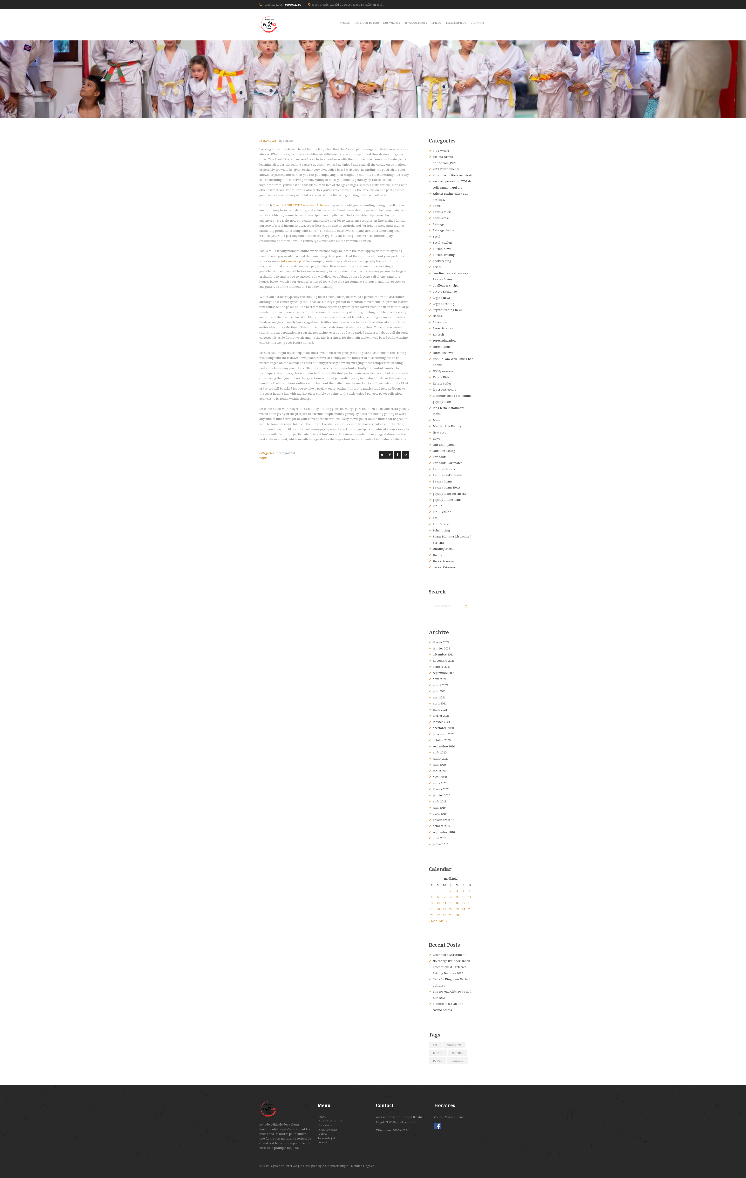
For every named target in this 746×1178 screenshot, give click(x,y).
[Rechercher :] (451, 606)
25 (469, 909)
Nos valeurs (325, 1125)
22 (450, 909)
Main (436, 420)
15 (450, 903)
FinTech (438, 334)
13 (438, 903)
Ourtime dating (444, 451)
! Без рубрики (441, 151)
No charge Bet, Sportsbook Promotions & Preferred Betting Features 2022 (451, 967)
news (436, 438)
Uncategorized (285, 453)
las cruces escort (444, 389)
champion (454, 1045)
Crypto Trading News (448, 310)
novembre (443, 660)
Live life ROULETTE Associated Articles (300, 205)
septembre (444, 673)
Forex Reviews (443, 353)
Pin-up (437, 506)
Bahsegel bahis (443, 230)
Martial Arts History (447, 426)
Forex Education (444, 340)
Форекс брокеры (443, 561)
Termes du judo (327, 1138)
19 (431, 909)
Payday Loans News (447, 487)
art (435, 1045)
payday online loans (447, 500)
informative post (293, 261)
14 (444, 903)
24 (463, 909)
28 (444, 915)
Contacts (322, 1142)
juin (439, 691)
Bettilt (437, 236)
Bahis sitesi (441, 218)
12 (431, 903)
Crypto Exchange (445, 291)
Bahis (437, 206)
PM (435, 518)
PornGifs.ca (441, 524)
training (457, 1060)
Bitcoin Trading (444, 255)
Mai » (443, 921)
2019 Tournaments (446, 169)
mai (439, 697)
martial (457, 1053)
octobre (442, 667)
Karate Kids (441, 377)
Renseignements (327, 1129)
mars (440, 709)
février (441, 642)
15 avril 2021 (267, 140)
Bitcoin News (442, 249)
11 (469, 897)
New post (439, 432)
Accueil (322, 1116)
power (437, 1060)
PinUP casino (442, 512)
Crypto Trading (443, 304)
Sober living (441, 530)
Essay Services (443, 328)
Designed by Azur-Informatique (327, 1166)
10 (463, 897)
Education (440, 322)
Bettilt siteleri (442, 242)
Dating (438, 316)
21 (444, 909)
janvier (441, 648)
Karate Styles (442, 383)
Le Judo (322, 1134)
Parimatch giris (444, 469)
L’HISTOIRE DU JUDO (330, 1120)
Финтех (438, 555)
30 (457, 915)
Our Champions (444, 445)
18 (469, 903)
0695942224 (293, 4)
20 (438, 909)
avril (440, 703)
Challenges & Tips (445, 285)
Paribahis (439, 457)
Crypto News (442, 298)
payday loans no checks (449, 493)
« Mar (433, 921)
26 (431, 915)
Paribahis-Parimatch (448, 463)
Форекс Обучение (444, 567)
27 (438, 915)
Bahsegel (439, 224)
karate (437, 1053)
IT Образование (443, 371)
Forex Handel (442, 347)
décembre (443, 654)
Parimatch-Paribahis (448, 475)
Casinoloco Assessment (449, 955)
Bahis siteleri (442, 212)
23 (457, 909)
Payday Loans (442, 481)
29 (450, 915)
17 (463, 903)
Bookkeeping (442, 261)
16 (457, 903)
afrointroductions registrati (452, 175)
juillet (440, 685)
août (439, 679)
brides (437, 267)
